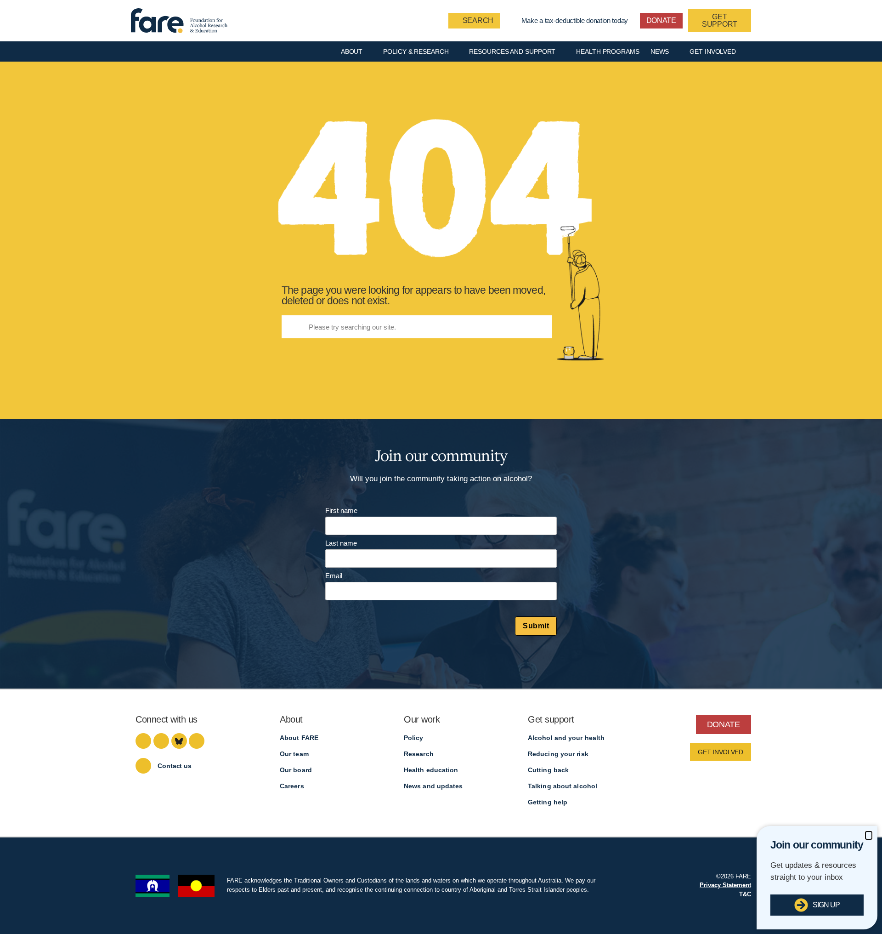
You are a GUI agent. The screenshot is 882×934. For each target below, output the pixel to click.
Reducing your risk (558, 753)
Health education (431, 770)
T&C (745, 894)
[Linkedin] (196, 741)
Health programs (607, 51)
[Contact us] (143, 766)
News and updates (433, 786)
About (352, 51)
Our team (294, 753)
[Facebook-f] (143, 741)
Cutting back (548, 770)
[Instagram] (161, 741)
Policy (414, 737)
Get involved (713, 51)
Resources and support (512, 51)
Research (419, 753)
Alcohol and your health (566, 737)
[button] (868, 835)
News (659, 51)
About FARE (299, 737)
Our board (296, 770)
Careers (292, 786)
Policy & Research (415, 51)
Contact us (175, 765)
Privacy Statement (725, 885)
